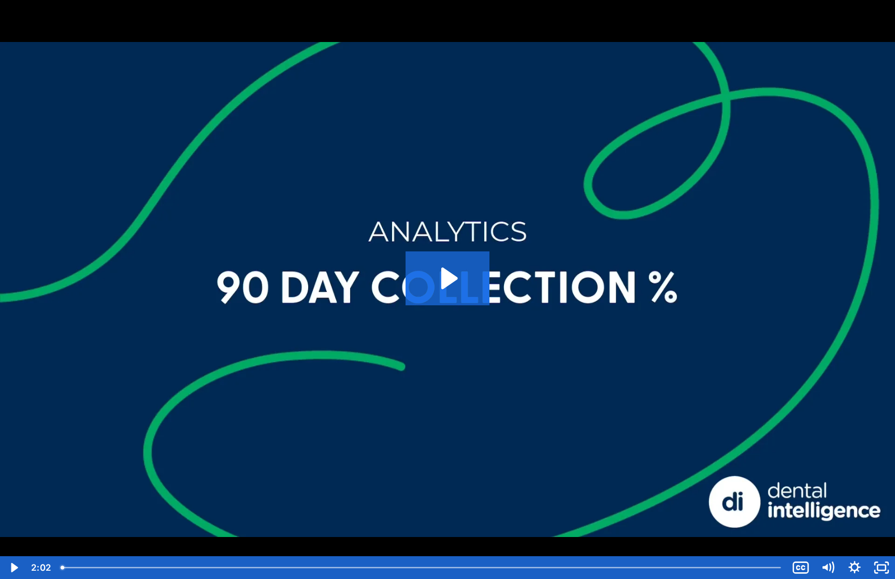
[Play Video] (13, 567)
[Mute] (827, 567)
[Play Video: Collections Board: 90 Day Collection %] (448, 278)
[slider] (422, 567)
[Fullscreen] (881, 567)
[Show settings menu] (854, 567)
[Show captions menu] (800, 567)
